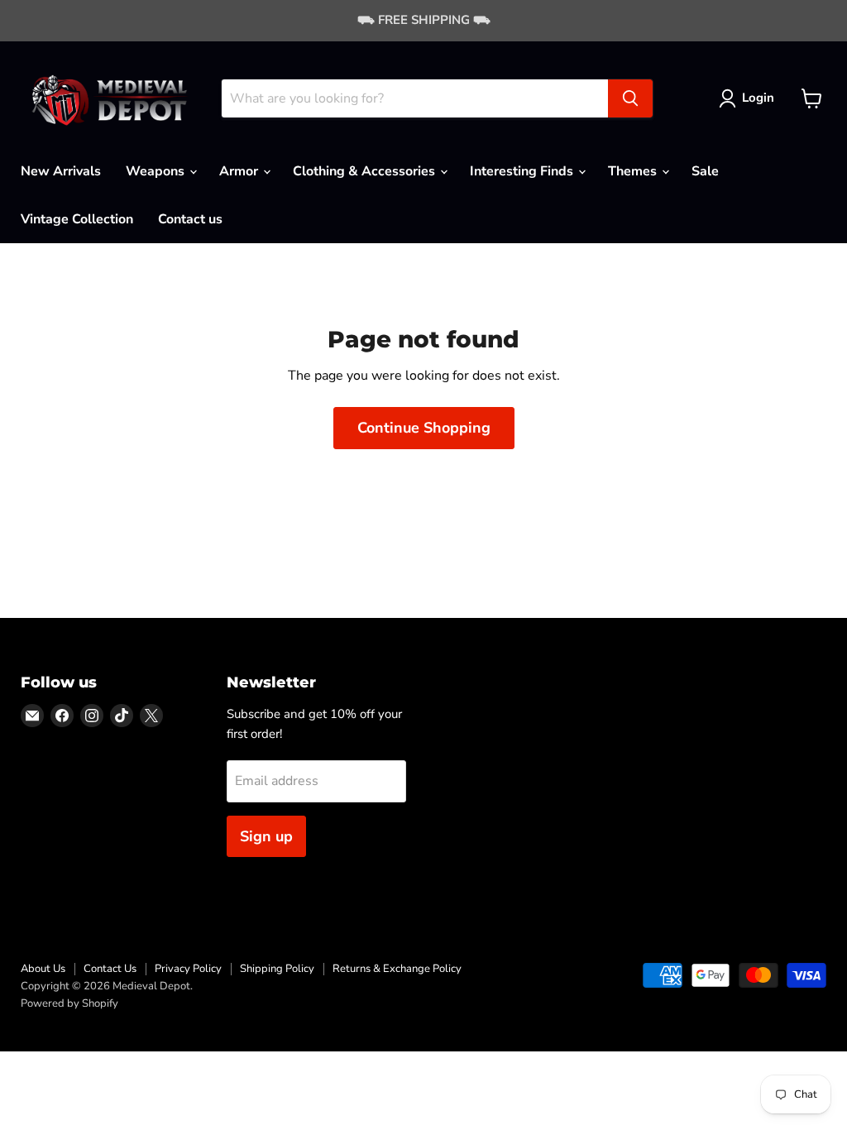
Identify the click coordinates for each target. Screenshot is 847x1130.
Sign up (266, 836)
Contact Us (110, 968)
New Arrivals (61, 171)
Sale (705, 171)
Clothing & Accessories (365, 171)
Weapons (157, 171)
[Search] (630, 98)
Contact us (190, 219)
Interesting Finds (523, 171)
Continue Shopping (423, 428)
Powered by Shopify (69, 1003)
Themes (634, 171)
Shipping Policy (277, 968)
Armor (240, 171)
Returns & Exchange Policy (397, 968)
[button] (750, 98)
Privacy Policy (188, 968)
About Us (43, 968)
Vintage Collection (77, 219)
